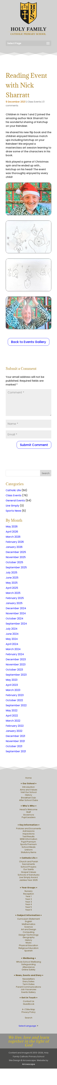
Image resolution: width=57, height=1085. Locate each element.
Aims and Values (28, 789)
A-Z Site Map (28, 1009)
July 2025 (11, 572)
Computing (28, 932)
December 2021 (15, 736)
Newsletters (28, 979)
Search (28, 1017)
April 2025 (12, 588)
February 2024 (15, 654)
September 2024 (16, 623)
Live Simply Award (28, 877)
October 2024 (14, 618)
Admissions (29, 831)
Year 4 (28, 904)
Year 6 (28, 909)
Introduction (28, 787)
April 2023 (12, 685)
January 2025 (14, 603)
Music (29, 942)
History (28, 795)
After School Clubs (28, 800)
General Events (15, 500)
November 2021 (15, 741)
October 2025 (14, 562)
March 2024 (13, 649)
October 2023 (14, 669)
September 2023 (16, 675)
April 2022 (12, 715)
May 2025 (12, 583)
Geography (29, 937)
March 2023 (13, 690)
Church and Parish (28, 861)
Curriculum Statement (28, 918)
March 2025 (13, 593)
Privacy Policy (28, 1012)
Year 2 (28, 899)
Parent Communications (28, 987)
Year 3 (28, 901)
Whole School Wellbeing (28, 961)
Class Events (34, 101)
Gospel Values (28, 872)
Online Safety (28, 969)
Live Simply (12, 505)
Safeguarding (28, 964)
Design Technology (28, 934)
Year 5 (28, 907)
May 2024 (12, 639)
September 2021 (16, 751)
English (28, 921)
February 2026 (15, 542)
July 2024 (11, 629)
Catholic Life (13, 490)
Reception (28, 893)
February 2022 (15, 726)
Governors (28, 814)
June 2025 (12, 577)
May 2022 (11, 710)
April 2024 (12, 644)
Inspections (29, 833)
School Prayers (28, 866)
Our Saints (28, 869)
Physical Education (28, 945)
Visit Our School (29, 792)
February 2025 (15, 598)
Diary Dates (28, 981)
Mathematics (28, 924)
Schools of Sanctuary (28, 874)
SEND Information (28, 839)
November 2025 (16, 557)
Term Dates (29, 984)
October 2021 (14, 746)
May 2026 (12, 526)
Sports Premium (28, 844)
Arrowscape (28, 1064)
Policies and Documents (28, 828)
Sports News (13, 511)
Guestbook (28, 1004)
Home (28, 778)
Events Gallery (28, 992)
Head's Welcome (28, 809)
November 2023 (15, 664)
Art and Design (28, 929)
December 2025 (16, 552)
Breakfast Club (28, 797)
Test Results (28, 836)
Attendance (28, 967)
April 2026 (12, 531)
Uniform (29, 849)
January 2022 (14, 731)
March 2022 (13, 721)
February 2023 (15, 695)
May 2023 (11, 680)
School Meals (28, 847)
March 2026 (13, 537)
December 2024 (16, 608)
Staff (28, 812)
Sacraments (28, 864)
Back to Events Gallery (28, 342)
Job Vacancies (28, 989)
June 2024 (12, 634)
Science (28, 926)
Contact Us (28, 1001)
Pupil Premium (28, 841)
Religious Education (28, 948)
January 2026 (14, 547)
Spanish (28, 950)
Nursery (28, 891)
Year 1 (29, 896)
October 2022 (14, 700)
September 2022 (16, 705)
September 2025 (16, 567)
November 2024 (16, 613)
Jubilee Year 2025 (28, 880)
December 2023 (16, 659)
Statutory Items (28, 852)
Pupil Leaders (28, 817)
